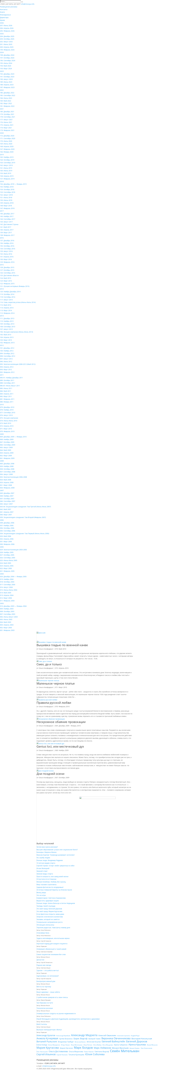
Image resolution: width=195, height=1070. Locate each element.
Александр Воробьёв (63, 1036)
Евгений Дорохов (136, 1041)
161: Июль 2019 (6, 168)
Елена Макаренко (54, 1045)
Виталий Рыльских (47, 1041)
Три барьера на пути (45, 1003)
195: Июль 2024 (6, 63)
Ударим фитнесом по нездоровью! (50, 887)
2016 (2, 238)
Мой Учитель (42, 1024)
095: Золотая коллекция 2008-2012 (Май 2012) (17, 364)
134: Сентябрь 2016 (7, 249)
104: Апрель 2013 (6, 337)
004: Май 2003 (5, 622)
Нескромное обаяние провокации (61, 722)
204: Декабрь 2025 (7, 36)
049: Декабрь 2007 (7, 493)
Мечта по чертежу (44, 987)
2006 (2, 520)
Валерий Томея (94, 1039)
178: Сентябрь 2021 (7, 117)
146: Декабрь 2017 (7, 214)
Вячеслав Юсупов (94, 1042)
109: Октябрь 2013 (7, 324)
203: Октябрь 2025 (7, 39)
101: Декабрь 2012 (7, 348)
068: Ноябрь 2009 (6, 439)
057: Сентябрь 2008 (7, 472)
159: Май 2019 (5, 173)
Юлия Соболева (94, 1054)
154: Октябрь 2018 (7, 189)
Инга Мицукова (107, 1045)
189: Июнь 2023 (6, 82)
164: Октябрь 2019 (7, 160)
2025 (2, 34)
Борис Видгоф (80, 1038)
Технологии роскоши (45, 1008)
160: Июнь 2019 (6, 171)
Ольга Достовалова (58, 1051)
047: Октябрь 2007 (7, 499)
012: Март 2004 (6, 598)
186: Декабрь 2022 (7, 93)
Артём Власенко (66, 1038)
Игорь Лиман (65, 1045)
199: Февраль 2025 (7, 50)
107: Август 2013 (6, 329)
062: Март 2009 (6, 455)
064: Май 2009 (5, 450)
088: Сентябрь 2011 (7, 383)
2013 (2, 316)
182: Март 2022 (6, 103)
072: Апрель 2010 (6, 426)
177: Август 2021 (6, 119)
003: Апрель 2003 (6, 625)
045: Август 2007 (6, 504)
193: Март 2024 (6, 68)
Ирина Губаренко (121, 1045)
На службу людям (43, 858)
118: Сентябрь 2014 (7, 297)
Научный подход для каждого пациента (52, 943)
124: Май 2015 (5, 278)
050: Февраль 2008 (7, 488)
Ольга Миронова (76, 1051)
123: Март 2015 (6, 281)
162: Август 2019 (6, 165)
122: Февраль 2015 (7, 283)
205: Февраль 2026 (7, 31)
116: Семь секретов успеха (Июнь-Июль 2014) (18, 302)
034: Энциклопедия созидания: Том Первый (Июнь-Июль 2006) (24, 533)
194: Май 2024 (5, 66)
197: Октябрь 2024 (7, 58)
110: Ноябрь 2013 (6, 321)
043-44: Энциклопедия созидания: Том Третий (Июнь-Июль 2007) (25, 507)
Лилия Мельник (152, 1045)
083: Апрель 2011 (6, 394)
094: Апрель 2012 (6, 367)
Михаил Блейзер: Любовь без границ (51, 882)
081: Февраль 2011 (7, 399)
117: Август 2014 (6, 300)
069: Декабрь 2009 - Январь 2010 (68, 726)
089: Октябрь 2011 (7, 380)
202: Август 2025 (6, 42)
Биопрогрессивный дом (46, 981)
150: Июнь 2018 (6, 200)
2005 (2, 547)
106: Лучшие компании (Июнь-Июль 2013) (16, 332)
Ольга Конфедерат (46, 649)
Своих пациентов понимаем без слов (51, 954)
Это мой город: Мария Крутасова (49, 911)
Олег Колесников (146, 1048)
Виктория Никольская (141, 1038)
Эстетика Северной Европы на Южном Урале (54, 890)
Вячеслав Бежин (80, 1042)
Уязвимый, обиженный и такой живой (51, 949)
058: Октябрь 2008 (7, 469)
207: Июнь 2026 (6, 25)
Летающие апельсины (45, 925)
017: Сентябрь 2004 (7, 584)
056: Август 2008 (6, 474)
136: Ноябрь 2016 (6, 243)
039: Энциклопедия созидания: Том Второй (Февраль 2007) (23, 517)
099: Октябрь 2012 (7, 353)
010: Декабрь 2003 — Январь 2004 (13, 606)
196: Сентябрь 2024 (7, 60)
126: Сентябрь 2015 (7, 273)
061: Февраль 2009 (7, 458)
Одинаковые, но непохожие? (48, 976)
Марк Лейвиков (102, 1048)
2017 (2, 211)
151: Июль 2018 (6, 197)
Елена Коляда (42, 1045)
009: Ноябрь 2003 (6, 609)
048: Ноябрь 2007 (6, 496)
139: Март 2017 (6, 232)
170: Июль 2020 (6, 141)
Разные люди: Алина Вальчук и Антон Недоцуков (56, 903)
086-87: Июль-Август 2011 (10, 386)
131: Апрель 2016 (6, 257)
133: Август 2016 (6, 251)
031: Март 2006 (6, 541)
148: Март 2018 (6, 206)
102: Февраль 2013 (7, 343)
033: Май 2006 (5, 536)
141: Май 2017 (5, 227)
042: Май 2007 (5, 509)
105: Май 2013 (5, 335)
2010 (2, 404)
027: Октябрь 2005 (7, 555)
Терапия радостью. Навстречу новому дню (53, 927)
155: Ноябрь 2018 (6, 187)
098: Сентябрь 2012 (7, 356)
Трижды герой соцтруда (46, 906)
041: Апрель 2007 (6, 512)
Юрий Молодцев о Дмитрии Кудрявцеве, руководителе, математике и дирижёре (68, 1019)
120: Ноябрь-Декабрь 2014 (10, 291)
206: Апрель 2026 (6, 28)
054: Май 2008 (5, 480)
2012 (2, 345)
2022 (2, 90)
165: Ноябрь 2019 (6, 157)
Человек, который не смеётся (48, 919)
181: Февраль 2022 (7, 106)
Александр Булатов (46, 1035)
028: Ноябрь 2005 (6, 552)
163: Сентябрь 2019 (7, 163)
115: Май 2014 (5, 305)
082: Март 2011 (6, 396)
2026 (2, 23)
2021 (2, 109)
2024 (2, 52)
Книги (2, 12)
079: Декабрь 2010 (7, 407)
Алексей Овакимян (107, 1035)
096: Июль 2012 (6, 361)
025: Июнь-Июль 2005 (8, 560)
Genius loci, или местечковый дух (60, 746)
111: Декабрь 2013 (7, 318)
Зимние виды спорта (45, 874)
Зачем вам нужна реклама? (47, 847)
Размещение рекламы (8, 7)
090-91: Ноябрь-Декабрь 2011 (11, 378)
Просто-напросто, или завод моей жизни (52, 876)
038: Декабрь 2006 (7, 523)
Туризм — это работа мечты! (48, 970)
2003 (2, 603)
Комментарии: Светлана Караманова (51, 898)
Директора (4, 17)
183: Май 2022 (5, 101)
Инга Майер (97, 1045)
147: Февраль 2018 (7, 208)
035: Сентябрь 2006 (7, 531)
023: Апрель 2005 (6, 566)
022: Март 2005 (6, 568)
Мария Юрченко (66, 1048)
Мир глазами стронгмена (46, 884)
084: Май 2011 (5, 391)
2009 (2, 434)
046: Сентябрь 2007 (7, 501)
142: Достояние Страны (9, 224)
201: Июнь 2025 (6, 44)
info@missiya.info (49, 1066)
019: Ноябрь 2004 (6, 579)
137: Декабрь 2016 (7, 240)
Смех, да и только (49, 664)
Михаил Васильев (120, 1048)
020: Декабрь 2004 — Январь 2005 (13, 576)
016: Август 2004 (6, 587)
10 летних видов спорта (46, 863)
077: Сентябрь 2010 (7, 412)
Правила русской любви (54, 703)
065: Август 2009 (6, 447)
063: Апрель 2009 (6, 453)
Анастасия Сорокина (123, 1035)
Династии (40, 960)
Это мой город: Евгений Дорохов (49, 909)
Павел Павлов (89, 1052)
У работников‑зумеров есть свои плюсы (52, 997)
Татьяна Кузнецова (76, 1054)
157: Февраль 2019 (7, 179)
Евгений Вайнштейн (113, 1041)
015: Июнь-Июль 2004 (8, 590)
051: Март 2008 (6, 485)
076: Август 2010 (6, 415)
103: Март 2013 (6, 340)
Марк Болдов (83, 1047)
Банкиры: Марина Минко (46, 852)
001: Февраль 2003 (7, 630)
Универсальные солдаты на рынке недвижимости (56, 1013)
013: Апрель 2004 (6, 595)
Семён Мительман (124, 1051)
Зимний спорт (42, 871)
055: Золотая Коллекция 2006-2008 (13, 477)
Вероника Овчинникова (115, 1038)
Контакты (3, 9)
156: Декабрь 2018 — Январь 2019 (13, 184)
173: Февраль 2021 (7, 130)
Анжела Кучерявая (47, 1038)
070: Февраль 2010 (7, 431)
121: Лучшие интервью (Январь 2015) (14, 286)
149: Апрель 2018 (6, 203)
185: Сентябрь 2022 (7, 95)
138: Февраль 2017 (7, 235)
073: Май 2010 (5, 423)
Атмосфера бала (43, 933)
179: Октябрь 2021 (7, 114)
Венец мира (41, 892)
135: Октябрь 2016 (7, 246)
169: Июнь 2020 (6, 144)
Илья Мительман (76, 1045)
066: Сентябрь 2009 (7, 445)
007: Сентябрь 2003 (7, 614)
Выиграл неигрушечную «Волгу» (49, 1030)
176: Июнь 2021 (6, 122)
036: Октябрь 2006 (7, 528)
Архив (2, 20)
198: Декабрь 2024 (7, 55)
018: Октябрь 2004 (7, 582)
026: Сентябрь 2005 (7, 558)
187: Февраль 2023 (7, 87)
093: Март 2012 (6, 369)
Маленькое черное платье (56, 683)
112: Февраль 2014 (7, 313)
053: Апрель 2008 (6, 482)
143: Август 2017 (6, 222)
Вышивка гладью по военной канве (62, 645)
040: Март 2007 (6, 515)
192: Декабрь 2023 (7, 74)
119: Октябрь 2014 (7, 294)
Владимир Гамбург (66, 1042)
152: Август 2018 (6, 195)
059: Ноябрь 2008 (6, 466)
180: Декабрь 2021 (7, 111)
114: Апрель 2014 (6, 308)
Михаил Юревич (135, 1048)
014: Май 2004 (5, 593)
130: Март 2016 (6, 259)
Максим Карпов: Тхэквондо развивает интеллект (56, 855)
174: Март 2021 (6, 128)
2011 (2, 375)
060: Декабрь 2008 (7, 463)
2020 (2, 133)
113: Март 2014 (6, 310)
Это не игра (41, 895)
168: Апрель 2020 (6, 146)
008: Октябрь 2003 (7, 611)
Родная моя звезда (44, 965)
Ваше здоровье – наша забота (48, 992)
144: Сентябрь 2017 (7, 219)
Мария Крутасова (48, 1047)
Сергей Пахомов (62, 1055)
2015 (2, 265)
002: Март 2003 (6, 627)
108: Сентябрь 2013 (7, 326)
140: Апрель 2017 (6, 230)
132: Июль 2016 (6, 254)
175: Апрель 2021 (6, 125)
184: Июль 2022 (6, 98)
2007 (2, 490)
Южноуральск (5, 15)
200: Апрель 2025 (6, 47)
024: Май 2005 (5, 563)
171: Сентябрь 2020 (7, 138)
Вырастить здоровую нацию (48, 901)
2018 (2, 181)
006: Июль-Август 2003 (9, 617)
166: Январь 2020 (6, 152)
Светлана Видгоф (102, 1051)
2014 (2, 289)
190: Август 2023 (6, 79)
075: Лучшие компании (9, 418)
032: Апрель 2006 (6, 539)
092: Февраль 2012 (7, 372)
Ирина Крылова (137, 1044)
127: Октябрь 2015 (7, 270)
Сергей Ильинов (46, 1054)
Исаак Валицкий (43, 868)
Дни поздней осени (50, 774)
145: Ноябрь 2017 (6, 216)
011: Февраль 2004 (7, 601)
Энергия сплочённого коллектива (50, 917)
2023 (2, 71)
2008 (2, 461)
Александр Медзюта (84, 1035)
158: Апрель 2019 (6, 176)
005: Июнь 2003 (6, 619)
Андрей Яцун (135, 1036)
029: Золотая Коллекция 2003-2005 (13, 550)
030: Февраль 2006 (7, 544)
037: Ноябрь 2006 (6, 525)
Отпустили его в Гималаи (46, 879)
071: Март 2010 (6, 429)
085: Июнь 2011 (6, 388)
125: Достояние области (9, 275)
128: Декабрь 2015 (7, 267)
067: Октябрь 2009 (7, 442)
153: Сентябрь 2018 (7, 192)
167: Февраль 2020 (7, 149)
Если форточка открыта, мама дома (50, 914)
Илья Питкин (88, 1045)
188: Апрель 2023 (6, 85)
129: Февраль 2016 (7, 262)
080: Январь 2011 (6, 402)
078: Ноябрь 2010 (6, 410)
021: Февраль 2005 (7, 571)
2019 (2, 154)
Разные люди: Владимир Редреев (50, 860)
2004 (2, 574)
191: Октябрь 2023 (7, 77)
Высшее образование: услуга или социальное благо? (57, 850)
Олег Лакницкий (42, 1052)
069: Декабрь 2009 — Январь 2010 (13, 437)
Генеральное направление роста (50, 922)
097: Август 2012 (6, 359)
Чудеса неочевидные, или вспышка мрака (53, 938)
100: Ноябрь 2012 (6, 351)
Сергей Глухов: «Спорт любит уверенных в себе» (56, 866)
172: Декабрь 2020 (7, 136)
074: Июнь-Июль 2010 (8, 421)
